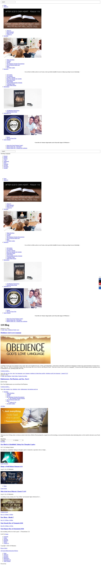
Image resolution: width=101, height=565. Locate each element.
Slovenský (6, 166)
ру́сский (6, 165)
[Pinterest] (100, 284)
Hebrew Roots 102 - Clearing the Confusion (17, 148)
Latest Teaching (4, 463)
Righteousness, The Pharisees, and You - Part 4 (15, 379)
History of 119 (10, 33)
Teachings (6, 36)
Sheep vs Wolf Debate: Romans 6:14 (12, 466)
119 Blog (9, 61)
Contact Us (9, 34)
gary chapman (26, 373)
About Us (6, 6)
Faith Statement (10, 32)
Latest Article (4, 488)
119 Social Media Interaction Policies (9, 550)
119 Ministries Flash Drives (13, 110)
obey (14, 373)
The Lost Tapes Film (11, 138)
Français (5, 158)
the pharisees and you (33, 389)
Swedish (6, 168)
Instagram (6, 540)
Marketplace (6, 86)
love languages (19, 373)
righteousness (24, 389)
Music (8, 66)
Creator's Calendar (11, 77)
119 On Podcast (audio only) (13, 65)
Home (5, 5)
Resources (6, 69)
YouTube (6, 539)
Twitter (5, 538)
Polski (5, 162)
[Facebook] (100, 279)
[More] (100, 288)
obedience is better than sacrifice (37, 373)
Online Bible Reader (11, 85)
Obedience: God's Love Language (11, 332)
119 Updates (9, 74)
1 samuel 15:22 (64, 373)
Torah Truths (15, 376)
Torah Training (7, 139)
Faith (3, 329)
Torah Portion (10, 81)
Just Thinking (8, 376)
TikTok (5, 542)
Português (6, 164)
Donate (8, 137)
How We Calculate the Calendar (14, 78)
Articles (8, 62)
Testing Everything (22, 376)
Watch (5, 486)
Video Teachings (10, 59)
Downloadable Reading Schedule (14, 82)
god (6, 373)
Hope (6, 329)
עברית (5, 160)
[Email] (100, 286)
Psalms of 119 (12, 402)
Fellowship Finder (11, 80)
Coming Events (4, 512)
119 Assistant (10, 76)
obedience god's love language (53, 373)
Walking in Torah (12, 329)
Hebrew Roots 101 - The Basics (14, 146)
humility (8, 389)
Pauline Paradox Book (12, 111)
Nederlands (6, 161)
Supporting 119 (7, 113)
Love (18, 329)
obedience (15, 389)
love (11, 373)
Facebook (6, 536)
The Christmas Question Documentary (15, 63)
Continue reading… (5, 371)
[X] (100, 281)
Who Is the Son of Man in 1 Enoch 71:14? (13, 491)
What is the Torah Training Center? (15, 145)
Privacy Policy (4, 548)
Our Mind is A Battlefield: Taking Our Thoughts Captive (18, 444)
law (9, 373)
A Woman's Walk (11, 84)
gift (4, 373)
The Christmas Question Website (17, 398)
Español (5, 157)
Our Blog (3, 441)
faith (4, 389)
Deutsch (5, 156)
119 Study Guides (11, 67)
